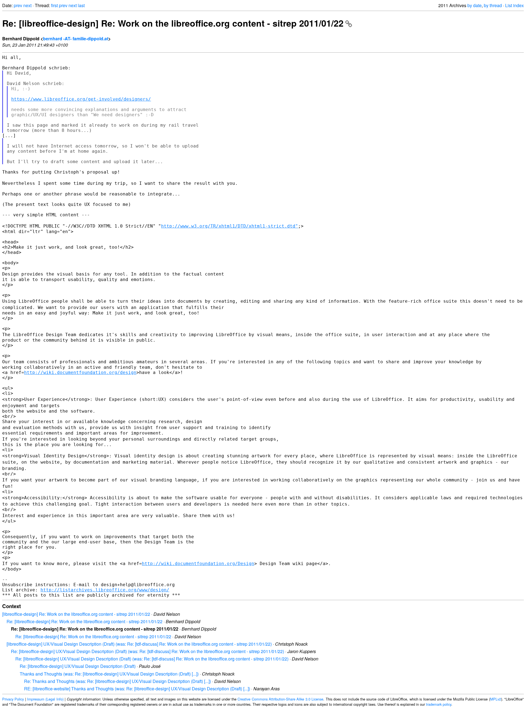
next (27, 5)
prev (18, 5)
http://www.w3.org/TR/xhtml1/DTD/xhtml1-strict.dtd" (229, 226)
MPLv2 (495, 699)
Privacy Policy (13, 699)
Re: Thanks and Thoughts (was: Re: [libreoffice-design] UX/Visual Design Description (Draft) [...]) (117, 681)
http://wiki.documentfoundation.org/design (80, 372)
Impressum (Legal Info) (45, 699)
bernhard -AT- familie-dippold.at (75, 38)
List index (514, 5)
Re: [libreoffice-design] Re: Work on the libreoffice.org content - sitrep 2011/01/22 (173, 23)
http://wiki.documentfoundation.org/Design (198, 563)
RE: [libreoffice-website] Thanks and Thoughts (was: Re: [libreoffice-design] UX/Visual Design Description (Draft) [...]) (137, 688)
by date (474, 5)
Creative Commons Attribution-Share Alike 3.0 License (280, 699)
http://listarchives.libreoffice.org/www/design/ (105, 589)
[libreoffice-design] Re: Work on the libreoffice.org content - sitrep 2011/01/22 (76, 614)
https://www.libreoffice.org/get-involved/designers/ (81, 99)
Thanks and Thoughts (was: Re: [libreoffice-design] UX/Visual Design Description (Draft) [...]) (109, 674)
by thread (493, 5)
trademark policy (438, 704)
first (54, 5)
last (81, 5)
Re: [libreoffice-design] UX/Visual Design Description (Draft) (78, 666)
